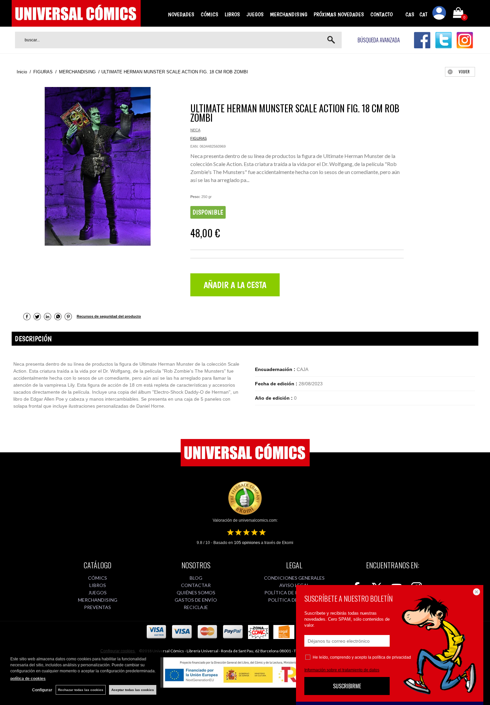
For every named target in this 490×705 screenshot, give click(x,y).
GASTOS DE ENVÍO (196, 600)
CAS (409, 14)
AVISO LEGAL (294, 585)
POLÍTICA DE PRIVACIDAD (294, 592)
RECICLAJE (196, 607)
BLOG (196, 578)
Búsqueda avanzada (379, 40)
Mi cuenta (439, 14)
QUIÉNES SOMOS (196, 592)
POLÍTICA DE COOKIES (294, 600)
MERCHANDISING (288, 14)
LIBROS (232, 14)
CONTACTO (381, 14)
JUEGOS (255, 14)
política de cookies (28, 678)
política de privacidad (391, 657)
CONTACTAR (196, 585)
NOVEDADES (181, 14)
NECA (195, 130)
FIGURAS (198, 138)
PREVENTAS (97, 607)
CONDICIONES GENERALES (294, 578)
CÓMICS (209, 14)
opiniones (247, 542)
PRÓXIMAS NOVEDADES (339, 14)
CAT (423, 14)
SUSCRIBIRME (347, 686)
